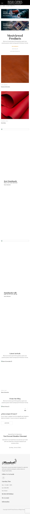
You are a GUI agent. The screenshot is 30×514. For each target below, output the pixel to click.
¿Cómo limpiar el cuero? (9, 414)
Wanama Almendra (5, 87)
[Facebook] (3, 477)
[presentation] (2, 89)
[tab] (15, 46)
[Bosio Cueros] (15, 2)
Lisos (2, 84)
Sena (7, 120)
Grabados (3, 120)
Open (2, 3)
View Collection (6, 15)
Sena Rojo (3, 123)
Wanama (5, 84)
